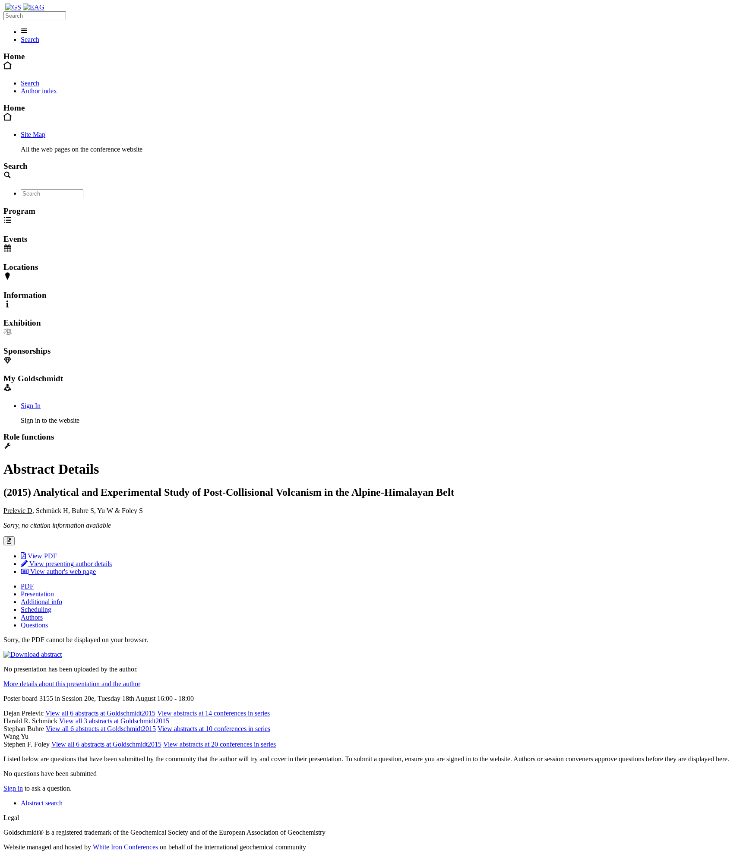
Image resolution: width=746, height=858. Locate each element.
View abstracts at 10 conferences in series (214, 728)
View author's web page (62, 571)
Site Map (33, 134)
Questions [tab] (34, 625)
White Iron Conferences (125, 847)
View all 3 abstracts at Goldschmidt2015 (114, 721)
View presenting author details (70, 563)
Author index (39, 91)
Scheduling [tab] (36, 609)
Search (30, 39)
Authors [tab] (32, 617)
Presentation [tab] (37, 594)
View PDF (41, 556)
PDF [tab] (27, 586)
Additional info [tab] (41, 601)
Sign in (13, 788)
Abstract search (42, 803)
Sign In (31, 405)
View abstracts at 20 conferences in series (219, 744)
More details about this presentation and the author (71, 683)
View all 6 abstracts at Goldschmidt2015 (100, 713)
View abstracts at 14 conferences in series (213, 713)
